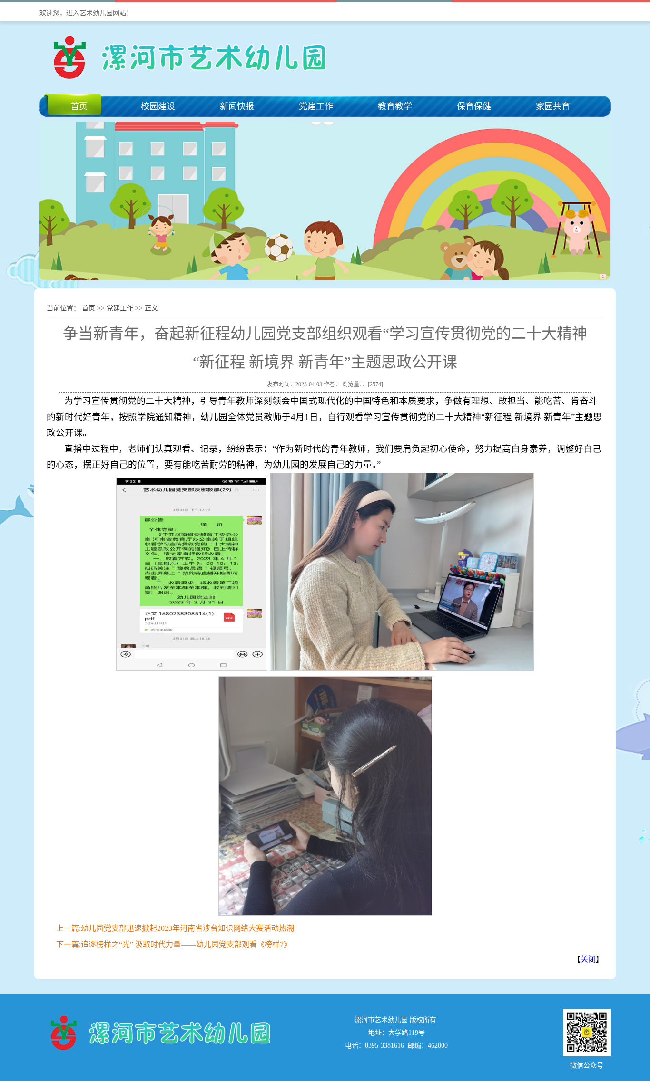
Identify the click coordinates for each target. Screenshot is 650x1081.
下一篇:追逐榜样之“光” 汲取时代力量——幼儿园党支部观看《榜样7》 (173, 944)
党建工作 (316, 106)
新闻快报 (237, 106)
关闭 (588, 959)
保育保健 (474, 106)
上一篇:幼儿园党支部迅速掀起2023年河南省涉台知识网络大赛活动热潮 (175, 928)
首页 (79, 106)
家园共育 (553, 106)
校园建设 (158, 106)
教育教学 (395, 106)
